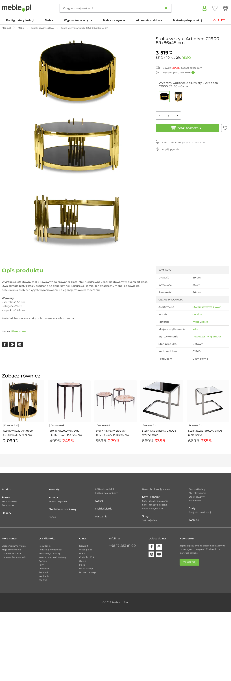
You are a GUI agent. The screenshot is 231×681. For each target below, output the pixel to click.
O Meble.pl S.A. (87, 557)
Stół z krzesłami (197, 493)
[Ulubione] (214, 8)
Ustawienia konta (11, 553)
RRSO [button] (186, 58)
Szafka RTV (195, 500)
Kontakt (83, 545)
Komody (54, 489)
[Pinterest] (151, 554)
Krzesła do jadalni (58, 501)
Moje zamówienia (11, 549)
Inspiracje (44, 576)
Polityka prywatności (50, 549)
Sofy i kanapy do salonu (155, 501)
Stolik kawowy (197, 496)
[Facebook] (151, 547)
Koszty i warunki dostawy (52, 557)
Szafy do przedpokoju (200, 512)
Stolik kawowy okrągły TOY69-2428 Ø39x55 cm (65, 433)
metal (196, 321)
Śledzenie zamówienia (14, 545)
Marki (82, 564)
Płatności (44, 568)
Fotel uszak (8, 505)
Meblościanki (103, 508)
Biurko (6, 489)
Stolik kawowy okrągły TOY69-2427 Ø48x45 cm (112, 433)
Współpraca (85, 549)
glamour (215, 336)
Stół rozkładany (197, 489)
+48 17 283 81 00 (122, 546)
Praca (82, 553)
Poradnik (43, 572)
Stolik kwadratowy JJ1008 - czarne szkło (160, 433)
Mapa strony (86, 568)
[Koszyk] (226, 8)
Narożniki (101, 516)
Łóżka (52, 517)
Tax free (43, 580)
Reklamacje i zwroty (49, 553)
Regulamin (45, 545)
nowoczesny (201, 336)
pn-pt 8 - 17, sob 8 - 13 (183, 142)
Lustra (99, 500)
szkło (204, 321)
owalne (197, 314)
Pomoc (43, 561)
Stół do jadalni (149, 520)
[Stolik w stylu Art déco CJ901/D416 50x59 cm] (178, 96)
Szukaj (166, 8)
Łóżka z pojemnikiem (106, 493)
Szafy (192, 508)
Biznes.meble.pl (87, 572)
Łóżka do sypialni (104, 489)
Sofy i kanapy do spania (154, 504)
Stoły (145, 516)
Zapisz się (189, 562)
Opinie (82, 561)
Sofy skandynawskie (153, 508)
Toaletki (194, 520)
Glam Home (19, 331)
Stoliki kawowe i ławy (207, 307)
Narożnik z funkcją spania (156, 489)
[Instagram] (159, 547)
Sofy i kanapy (151, 496)
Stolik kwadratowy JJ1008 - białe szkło (206, 433)
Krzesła (53, 497)
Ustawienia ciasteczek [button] (14, 557)
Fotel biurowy (9, 501)
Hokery (6, 513)
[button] (225, 128)
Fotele (6, 497)
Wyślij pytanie (170, 149)
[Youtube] (159, 554)
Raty (41, 564)
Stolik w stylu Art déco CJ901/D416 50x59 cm (18, 433)
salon (196, 329)
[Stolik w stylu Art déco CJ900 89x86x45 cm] (164, 96)
